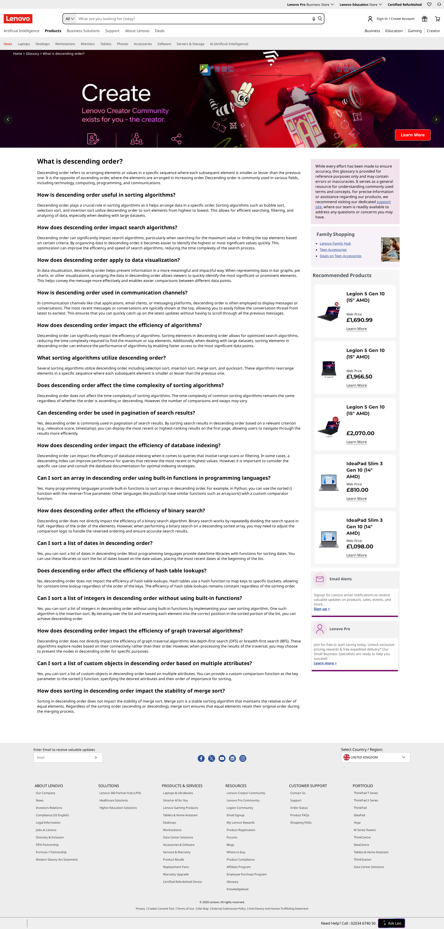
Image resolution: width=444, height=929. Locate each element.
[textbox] (376, 757)
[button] (429, 4)
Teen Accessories (333, 249)
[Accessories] (153, 44)
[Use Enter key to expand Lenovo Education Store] (380, 4)
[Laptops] (32, 44)
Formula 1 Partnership (51, 852)
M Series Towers (365, 830)
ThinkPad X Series (366, 800)
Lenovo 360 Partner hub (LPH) (120, 793)
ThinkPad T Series (366, 793)
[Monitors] (96, 44)
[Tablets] (113, 44)
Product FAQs (299, 815)
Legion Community (240, 808)
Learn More (356, 328)
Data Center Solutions (178, 837)
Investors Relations (49, 808)
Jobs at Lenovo (46, 830)
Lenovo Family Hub (335, 243)
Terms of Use (185, 909)
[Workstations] (77, 44)
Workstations (172, 830)
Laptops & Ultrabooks (178, 793)
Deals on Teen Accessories (340, 256)
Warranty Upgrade (176, 874)
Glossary (32, 53)
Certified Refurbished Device (182, 882)
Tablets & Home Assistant (180, 815)
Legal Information (48, 822)
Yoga (357, 822)
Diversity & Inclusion (50, 837)
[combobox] (69, 19)
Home (17, 53)
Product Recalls (173, 859)
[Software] (173, 44)
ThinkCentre (362, 837)
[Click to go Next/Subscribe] (96, 757)
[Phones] (130, 44)
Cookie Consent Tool (161, 909)
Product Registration (241, 830)
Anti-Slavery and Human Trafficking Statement (278, 909)
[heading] (368, 300)
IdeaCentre (361, 845)
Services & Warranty (177, 852)
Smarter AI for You (175, 800)
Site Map (203, 909)
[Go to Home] (18, 18)
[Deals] (14, 44)
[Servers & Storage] (206, 44)
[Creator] (442, 30)
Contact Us (297, 793)
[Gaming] (423, 30)
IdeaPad (359, 815)
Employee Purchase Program (247, 874)
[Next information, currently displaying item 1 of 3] (436, 119)
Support (296, 800)
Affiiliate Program (239, 867)
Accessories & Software (178, 845)
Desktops (169, 822)
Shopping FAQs (300, 822)
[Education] (404, 30)
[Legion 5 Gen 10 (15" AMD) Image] (329, 313)
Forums (232, 837)
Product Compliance (241, 859)
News (39, 800)
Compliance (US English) (52, 815)
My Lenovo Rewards (241, 822)
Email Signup (235, 815)
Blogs (230, 845)
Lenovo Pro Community (243, 800)
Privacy (140, 909)
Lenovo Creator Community (246, 793)
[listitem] (355, 310)
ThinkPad (360, 808)
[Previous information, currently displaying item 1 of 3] (7, 119)
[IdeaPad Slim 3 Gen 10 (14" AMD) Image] (329, 482)
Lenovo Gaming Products (180, 808)
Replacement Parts (176, 867)
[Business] (381, 30)
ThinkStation (362, 859)
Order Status (299, 808)
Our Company (45, 793)
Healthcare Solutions (113, 800)
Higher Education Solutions (118, 808)
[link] (439, 5)
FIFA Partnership (47, 845)
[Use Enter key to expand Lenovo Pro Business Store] (332, 4)
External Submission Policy (229, 909)
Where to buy (236, 852)
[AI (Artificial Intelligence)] (250, 44)
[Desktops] (51, 44)
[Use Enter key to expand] (417, 19)
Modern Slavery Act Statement (57, 859)
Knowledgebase (238, 889)
